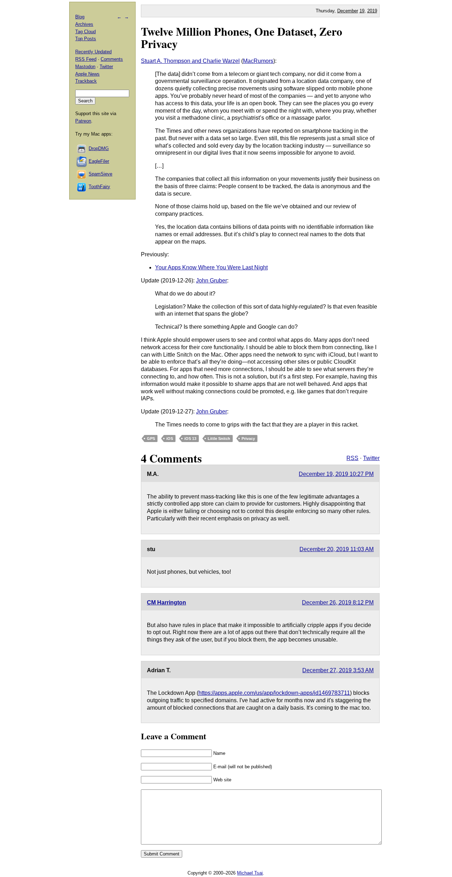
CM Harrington (166, 602)
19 (361, 10)
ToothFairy (99, 186)
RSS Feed (85, 59)
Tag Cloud (85, 31)
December (347, 10)
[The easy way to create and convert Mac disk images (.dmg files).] (82, 148)
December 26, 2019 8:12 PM (338, 602)
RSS (352, 458)
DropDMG (99, 148)
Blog (79, 16)
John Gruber (211, 281)
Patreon (83, 121)
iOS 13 (190, 438)
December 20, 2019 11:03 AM (336, 549)
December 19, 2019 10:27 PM (336, 474)
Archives (84, 24)
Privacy (248, 438)
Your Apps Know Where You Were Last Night (211, 267)
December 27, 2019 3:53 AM (338, 670)
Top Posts (85, 38)
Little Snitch (219, 438)
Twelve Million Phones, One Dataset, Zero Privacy (241, 37)
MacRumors (258, 61)
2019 (372, 10)
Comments (112, 59)
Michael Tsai (250, 873)
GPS (151, 438)
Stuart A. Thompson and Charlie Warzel (190, 61)
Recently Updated (93, 51)
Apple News (87, 74)
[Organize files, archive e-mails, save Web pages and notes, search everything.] (82, 161)
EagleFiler (99, 161)
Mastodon (85, 66)
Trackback (86, 81)
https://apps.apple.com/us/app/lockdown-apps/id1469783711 (274, 693)
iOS (169, 438)
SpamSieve (100, 174)
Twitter (371, 458)
